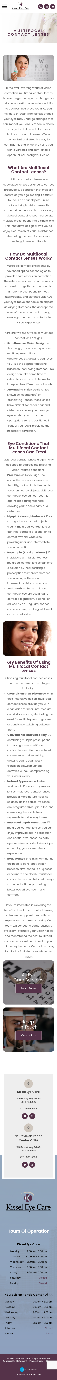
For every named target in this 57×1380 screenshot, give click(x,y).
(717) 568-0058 (28, 1157)
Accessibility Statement (15, 1361)
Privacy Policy (36, 1361)
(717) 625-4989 (28, 1108)
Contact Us (28, 1035)
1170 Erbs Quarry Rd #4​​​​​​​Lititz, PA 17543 (29, 1100)
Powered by (23, 1374)
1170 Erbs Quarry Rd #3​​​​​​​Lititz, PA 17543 (28, 1149)
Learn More (28, 988)
